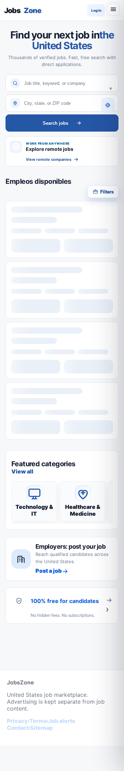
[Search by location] (108, 105)
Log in (96, 10)
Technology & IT (34, 510)
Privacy (17, 720)
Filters (107, 191)
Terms (38, 720)
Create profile (109, 605)
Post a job (48, 570)
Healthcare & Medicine (82, 510)
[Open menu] (113, 9)
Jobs (22, 10)
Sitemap (41, 727)
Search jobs (55, 123)
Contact (18, 727)
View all (22, 471)
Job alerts (61, 720)
